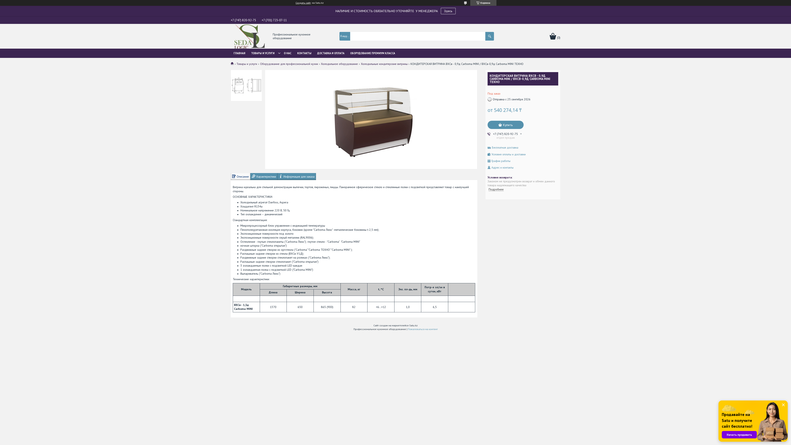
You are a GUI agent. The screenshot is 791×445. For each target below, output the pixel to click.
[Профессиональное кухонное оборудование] (249, 36)
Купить (508, 125)
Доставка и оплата (330, 53)
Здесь (448, 11)
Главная (239, 53)
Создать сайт (303, 2)
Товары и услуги (263, 53)
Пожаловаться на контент (423, 329)
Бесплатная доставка (505, 147)
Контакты (304, 53)
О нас (287, 53)
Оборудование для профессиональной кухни (289, 64)
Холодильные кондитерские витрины (384, 64)
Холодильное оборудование (339, 64)
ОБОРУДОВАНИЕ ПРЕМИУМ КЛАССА (372, 53)
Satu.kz (413, 325)
